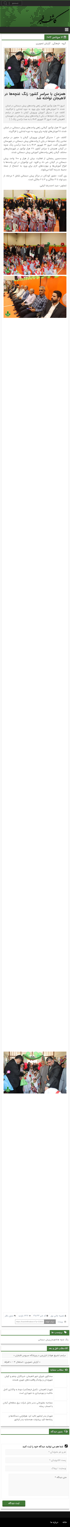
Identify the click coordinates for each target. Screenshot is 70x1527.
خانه (65, 1522)
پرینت (61, 1321)
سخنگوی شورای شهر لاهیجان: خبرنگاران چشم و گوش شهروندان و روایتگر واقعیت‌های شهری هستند (29, 1378)
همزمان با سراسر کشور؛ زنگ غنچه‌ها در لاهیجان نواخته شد (35, 96)
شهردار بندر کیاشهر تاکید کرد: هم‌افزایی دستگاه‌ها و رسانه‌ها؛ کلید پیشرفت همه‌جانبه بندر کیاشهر (31, 1417)
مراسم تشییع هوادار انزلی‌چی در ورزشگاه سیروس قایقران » (40, 1355)
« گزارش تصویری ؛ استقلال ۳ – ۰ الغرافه (22, 1362)
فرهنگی (56, 43)
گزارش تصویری (43, 43)
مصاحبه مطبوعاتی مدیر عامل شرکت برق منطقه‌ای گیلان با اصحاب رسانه (28, 1404)
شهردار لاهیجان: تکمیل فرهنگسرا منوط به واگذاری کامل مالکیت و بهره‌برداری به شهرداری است (28, 1391)
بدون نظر (9, 1316)
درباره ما (54, 1522)
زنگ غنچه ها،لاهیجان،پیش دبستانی (53, 1339)
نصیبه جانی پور (57, 1316)
